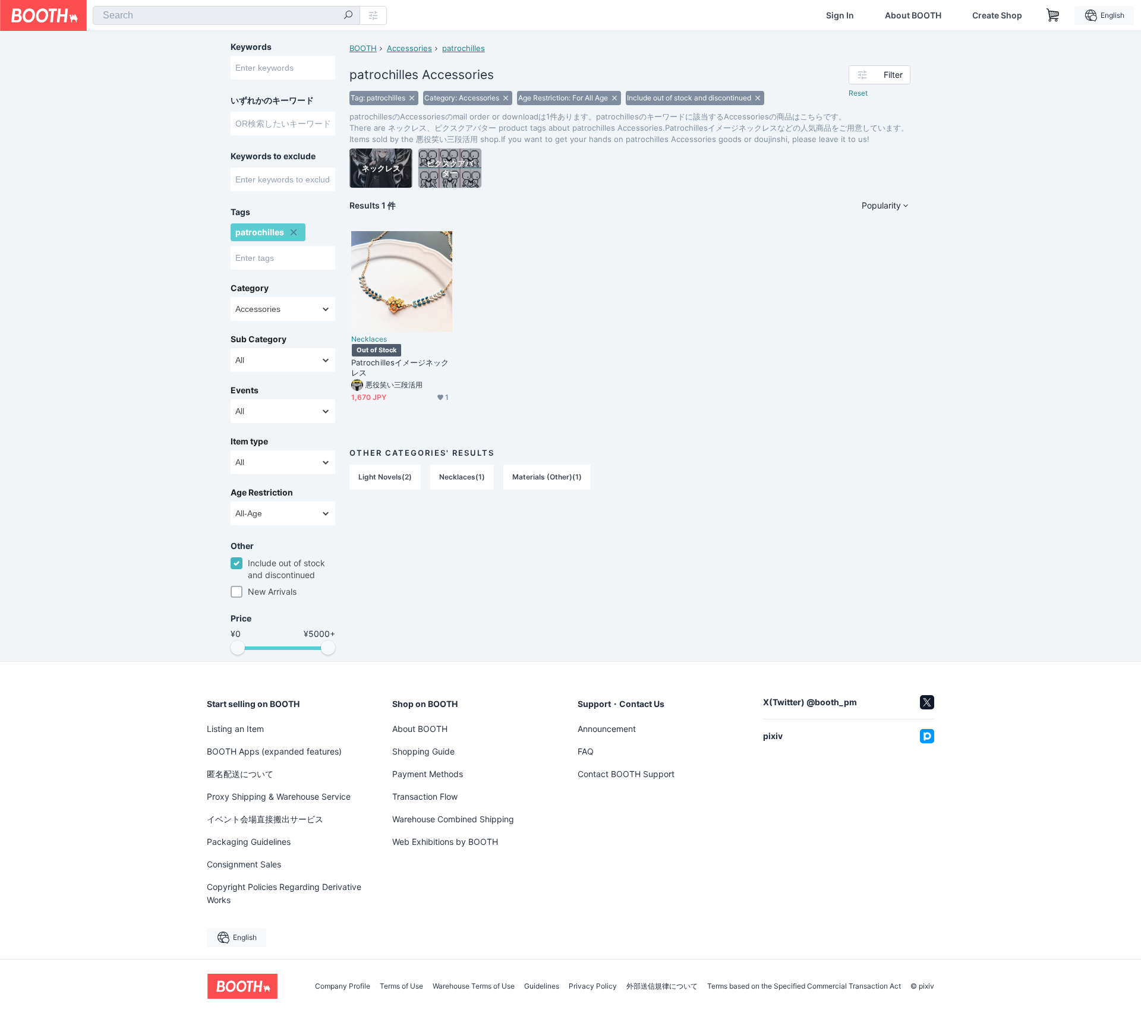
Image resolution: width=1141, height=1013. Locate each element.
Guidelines (541, 986)
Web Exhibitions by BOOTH (445, 842)
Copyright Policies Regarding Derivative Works (284, 893)
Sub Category (258, 339)
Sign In (840, 15)
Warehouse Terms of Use (474, 986)
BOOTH (363, 48)
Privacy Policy (593, 986)
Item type (249, 441)
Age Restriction (262, 492)
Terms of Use (401, 986)
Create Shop (997, 15)
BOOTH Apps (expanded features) (274, 751)
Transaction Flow (425, 796)
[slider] (238, 647)
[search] (348, 16)
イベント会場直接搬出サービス (265, 819)
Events (245, 390)
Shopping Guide (423, 751)
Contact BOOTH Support (626, 774)
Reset (858, 93)
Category (250, 288)
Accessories (409, 48)
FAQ (586, 751)
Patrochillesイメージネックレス (400, 367)
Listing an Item (235, 729)
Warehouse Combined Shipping (453, 819)
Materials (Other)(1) (547, 476)
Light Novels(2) (385, 476)
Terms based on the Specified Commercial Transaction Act (804, 986)
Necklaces (369, 339)
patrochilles (463, 48)
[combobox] (226, 15)
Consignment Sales (244, 864)
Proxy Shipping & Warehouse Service (279, 796)
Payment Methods (427, 774)
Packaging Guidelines (249, 842)
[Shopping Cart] (1053, 15)
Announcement (607, 729)
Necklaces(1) (462, 476)
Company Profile (342, 986)
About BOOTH (913, 15)
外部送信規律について (662, 986)
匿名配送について (240, 774)
